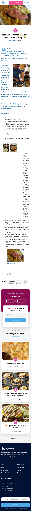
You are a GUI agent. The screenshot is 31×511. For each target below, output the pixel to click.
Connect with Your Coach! (16, 2)
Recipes (20, 40)
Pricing (19, 470)
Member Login (21, 464)
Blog (2, 467)
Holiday (25, 283)
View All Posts (15, 438)
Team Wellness (21, 472)
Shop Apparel (20, 467)
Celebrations (11, 281)
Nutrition (19, 281)
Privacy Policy (4, 470)
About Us (3, 464)
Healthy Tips (18, 283)
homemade (10, 283)
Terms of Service (5, 472)
